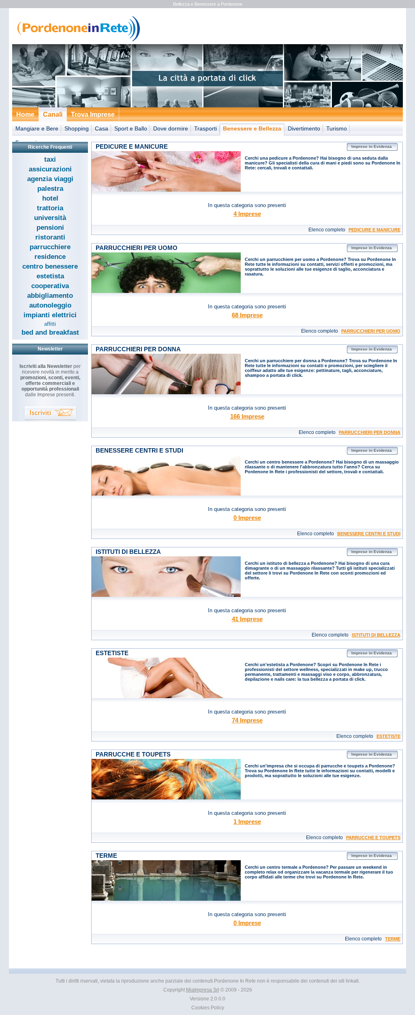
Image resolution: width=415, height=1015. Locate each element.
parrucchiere (50, 247)
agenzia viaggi (50, 179)
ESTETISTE (388, 736)
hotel (50, 198)
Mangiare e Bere (36, 128)
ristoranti (50, 237)
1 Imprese (247, 821)
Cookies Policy (207, 1008)
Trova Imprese (93, 114)
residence (50, 257)
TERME (392, 938)
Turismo (336, 128)
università (50, 218)
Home (25, 114)
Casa (101, 128)
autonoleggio (50, 305)
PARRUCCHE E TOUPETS (373, 837)
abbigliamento (50, 295)
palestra (50, 188)
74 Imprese (247, 720)
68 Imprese (247, 315)
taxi (50, 159)
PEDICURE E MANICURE (374, 229)
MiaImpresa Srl (202, 990)
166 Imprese (247, 416)
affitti (50, 324)
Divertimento (304, 128)
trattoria (50, 208)
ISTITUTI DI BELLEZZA (376, 635)
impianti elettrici (50, 315)
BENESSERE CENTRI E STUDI (368, 533)
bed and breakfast (50, 332)
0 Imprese (247, 517)
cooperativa (50, 286)
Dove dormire (170, 128)
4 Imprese (247, 213)
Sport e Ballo (130, 128)
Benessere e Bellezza (252, 128)
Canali (52, 114)
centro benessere (50, 266)
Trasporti (205, 128)
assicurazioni (50, 169)
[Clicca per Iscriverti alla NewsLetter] (50, 413)
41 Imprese (247, 618)
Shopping (76, 128)
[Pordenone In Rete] (76, 40)
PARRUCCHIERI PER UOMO (370, 331)
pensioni (50, 227)
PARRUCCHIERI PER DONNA (369, 432)
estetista (50, 276)
